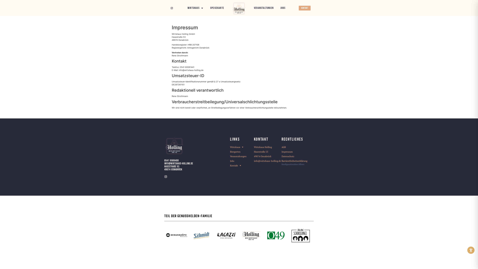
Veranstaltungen (264, 8)
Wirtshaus (194, 8)
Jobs (282, 8)
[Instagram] (171, 8)
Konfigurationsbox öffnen (293, 164)
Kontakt (234, 165)
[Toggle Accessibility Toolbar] (471, 250)
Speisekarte (217, 8)
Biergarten (235, 151)
